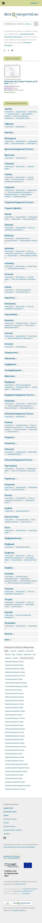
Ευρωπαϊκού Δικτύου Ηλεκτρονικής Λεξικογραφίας (19, 847)
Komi (34, 654)
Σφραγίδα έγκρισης (9, 826)
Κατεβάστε (7, 834)
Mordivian (8, 658)
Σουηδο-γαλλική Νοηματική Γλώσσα (16, 764)
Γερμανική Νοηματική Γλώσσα (20, 202)
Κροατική (9, 320)
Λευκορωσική (12, 352)
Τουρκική (9, 589)
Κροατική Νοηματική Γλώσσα (14, 722)
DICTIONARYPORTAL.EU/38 (12, 79)
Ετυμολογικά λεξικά (23, 118)
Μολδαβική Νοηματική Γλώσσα (15, 736)
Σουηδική (9, 574)
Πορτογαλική (11, 466)
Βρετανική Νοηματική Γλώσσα (20, 149)
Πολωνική (9, 449)
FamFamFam (26, 893)
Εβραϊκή (7, 654)
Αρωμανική (21, 651)
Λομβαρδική (11, 364)
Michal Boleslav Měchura (30, 889)
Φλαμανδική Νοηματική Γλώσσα (15, 789)
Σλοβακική (9, 544)
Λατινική (8, 333)
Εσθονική (9, 235)
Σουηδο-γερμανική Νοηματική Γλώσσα (17, 768)
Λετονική (9, 344)
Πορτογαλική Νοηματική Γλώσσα (15, 746)
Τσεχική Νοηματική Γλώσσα (13, 778)
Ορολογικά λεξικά (14, 114)
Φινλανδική (10, 623)
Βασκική (10, 132)
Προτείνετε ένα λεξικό (10, 819)
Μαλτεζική (10, 376)
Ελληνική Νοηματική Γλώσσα (14, 693)
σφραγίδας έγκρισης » (19, 910)
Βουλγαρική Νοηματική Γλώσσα (15, 676)
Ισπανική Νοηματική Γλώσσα (14, 707)
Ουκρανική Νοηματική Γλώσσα (14, 743)
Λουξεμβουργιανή (14, 370)
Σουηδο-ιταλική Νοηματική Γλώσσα (16, 771)
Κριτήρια (6, 823)
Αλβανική (9, 124)
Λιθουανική (11, 358)
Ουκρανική (11, 443)
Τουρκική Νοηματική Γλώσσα (14, 775)
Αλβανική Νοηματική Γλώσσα (14, 661)
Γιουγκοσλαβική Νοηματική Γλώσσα (16, 686)
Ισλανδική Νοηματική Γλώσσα (14, 704)
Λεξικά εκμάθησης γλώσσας (17, 268)
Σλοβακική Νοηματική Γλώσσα (14, 757)
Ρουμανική (9, 484)
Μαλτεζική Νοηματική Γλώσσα (14, 732)
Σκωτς (7, 527)
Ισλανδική (9, 263)
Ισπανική (9, 274)
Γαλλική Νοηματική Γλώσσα (14, 679)
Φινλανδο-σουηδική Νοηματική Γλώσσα (17, 785)
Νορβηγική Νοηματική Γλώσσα (20, 395)
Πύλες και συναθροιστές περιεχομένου (21, 192)
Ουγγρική (10, 437)
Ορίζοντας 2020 (21, 884)
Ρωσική (8, 495)
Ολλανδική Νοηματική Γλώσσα (19, 414)
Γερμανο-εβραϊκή (14, 208)
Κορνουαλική (12, 314)
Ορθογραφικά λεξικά (12, 194)
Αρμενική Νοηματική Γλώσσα (14, 665)
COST (16, 882)
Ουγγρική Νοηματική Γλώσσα (14, 739)
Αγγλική (8, 109)
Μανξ (13, 654)
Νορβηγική (10, 382)
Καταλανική (10, 304)
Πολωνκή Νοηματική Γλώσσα (19, 460)
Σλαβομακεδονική (14, 538)
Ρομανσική (11, 479)
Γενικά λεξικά (10, 112)
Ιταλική (8, 287)
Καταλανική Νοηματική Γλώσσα (15, 718)
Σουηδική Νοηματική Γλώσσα (14, 761)
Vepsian (15, 658)
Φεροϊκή (8, 612)
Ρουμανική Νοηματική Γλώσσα (14, 750)
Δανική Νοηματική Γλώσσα (13, 690)
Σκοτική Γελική (11, 517)
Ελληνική (9, 225)
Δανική (8, 214)
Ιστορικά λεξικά (21, 112)
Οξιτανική (19, 654)
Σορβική (10, 568)
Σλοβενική (9, 553)
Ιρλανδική (9, 248)
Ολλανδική (9, 401)
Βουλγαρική (10, 138)
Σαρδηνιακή (27, 654)
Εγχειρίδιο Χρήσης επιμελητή (13, 830)
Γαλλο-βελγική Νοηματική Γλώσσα (16, 683)
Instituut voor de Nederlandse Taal (23, 891)
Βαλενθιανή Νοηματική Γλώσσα (15, 672)
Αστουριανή (29, 651)
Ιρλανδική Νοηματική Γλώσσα (14, 700)
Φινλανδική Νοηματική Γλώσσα (15, 782)
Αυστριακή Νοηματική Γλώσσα (14, 669)
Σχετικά (6, 815)
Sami (8, 640)
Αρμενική (13, 651)
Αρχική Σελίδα (8, 808)
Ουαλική (8, 422)
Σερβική (8, 508)
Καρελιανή (11, 298)
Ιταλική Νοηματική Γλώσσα (13, 715)
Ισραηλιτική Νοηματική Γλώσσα (15, 711)
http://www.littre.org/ (9, 92)
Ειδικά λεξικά (21, 127)
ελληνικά (34, 3)
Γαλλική (8, 174)
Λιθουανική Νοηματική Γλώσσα (15, 729)
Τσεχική (8, 599)
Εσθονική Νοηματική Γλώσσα (14, 697)
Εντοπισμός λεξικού (10, 812)
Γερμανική (9, 187)
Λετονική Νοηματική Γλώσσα (14, 725)
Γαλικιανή (9, 164)
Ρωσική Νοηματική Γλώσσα (13, 754)
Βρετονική (9, 155)
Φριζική (9, 634)
